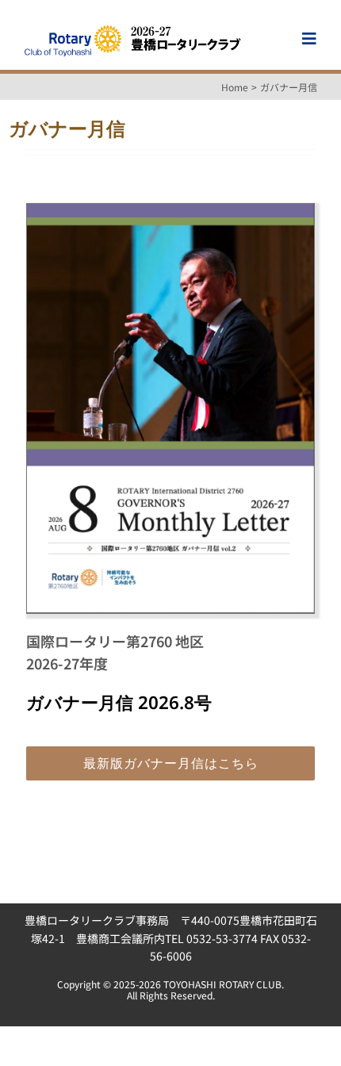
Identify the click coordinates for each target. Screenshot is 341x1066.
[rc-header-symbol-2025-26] (132, 27)
